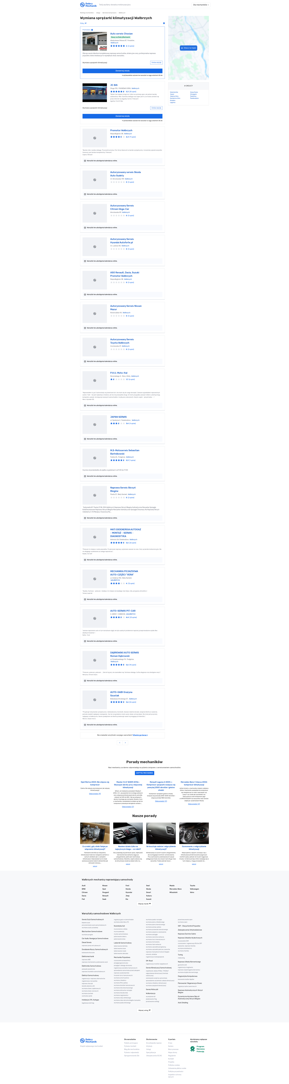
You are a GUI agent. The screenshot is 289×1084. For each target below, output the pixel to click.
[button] (177, 1068)
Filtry (82, 23)
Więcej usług (144, 1010)
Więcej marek (143, 904)
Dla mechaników (200, 5)
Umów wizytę (156, 62)
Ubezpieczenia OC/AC (154, 1056)
